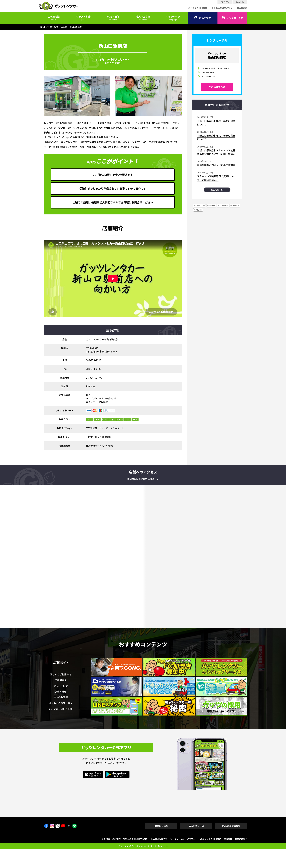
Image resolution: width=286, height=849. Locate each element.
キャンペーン (173, 18)
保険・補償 (113, 18)
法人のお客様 (143, 18)
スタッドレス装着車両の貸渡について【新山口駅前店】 (216, 178)
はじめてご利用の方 (197, 7)
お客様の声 (242, 7)
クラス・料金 (83, 18)
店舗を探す (205, 18)
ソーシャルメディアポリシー (183, 838)
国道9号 (212, 205)
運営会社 (228, 838)
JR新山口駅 (200, 205)
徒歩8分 (199, 210)
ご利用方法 (54, 18)
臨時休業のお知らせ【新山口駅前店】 (217, 165)
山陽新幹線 (224, 205)
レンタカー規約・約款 (61, 708)
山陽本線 (236, 205)
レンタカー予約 (235, 18)
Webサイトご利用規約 (210, 838)
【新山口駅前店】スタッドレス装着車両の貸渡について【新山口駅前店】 (217, 152)
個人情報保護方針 (159, 838)
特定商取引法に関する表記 (135, 838)
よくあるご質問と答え (222, 7)
